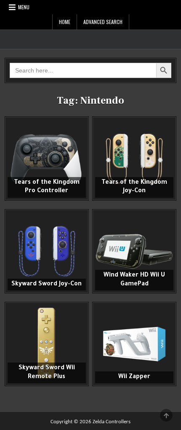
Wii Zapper (134, 377)
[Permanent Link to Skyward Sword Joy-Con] (47, 251)
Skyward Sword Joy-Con (46, 284)
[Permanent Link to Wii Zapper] (134, 344)
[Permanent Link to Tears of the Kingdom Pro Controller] (47, 158)
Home (64, 21)
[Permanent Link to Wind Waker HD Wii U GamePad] (134, 251)
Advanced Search (102, 21)
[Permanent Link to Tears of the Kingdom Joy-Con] (134, 158)
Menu (23, 7)
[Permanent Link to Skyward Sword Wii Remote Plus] (47, 344)
